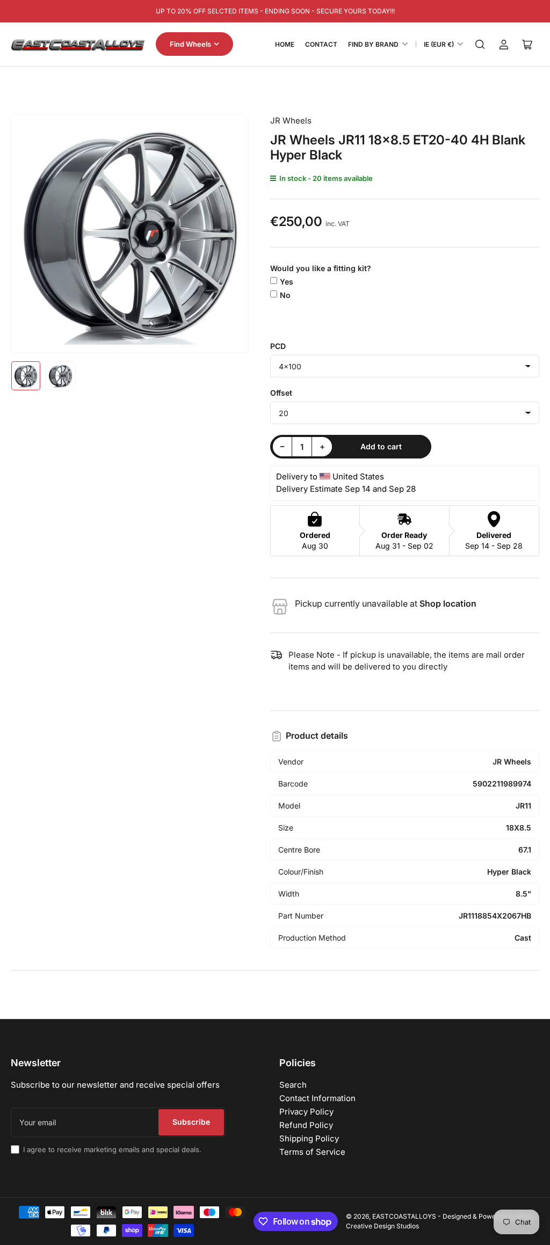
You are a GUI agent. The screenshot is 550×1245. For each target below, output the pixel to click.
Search (293, 1085)
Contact (321, 44)
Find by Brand (373, 44)
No (285, 295)
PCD (278, 346)
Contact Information (317, 1098)
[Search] (480, 44)
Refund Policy (306, 1125)
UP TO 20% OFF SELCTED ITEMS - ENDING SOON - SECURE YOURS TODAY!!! (275, 11)
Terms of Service (312, 1152)
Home (284, 44)
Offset (281, 392)
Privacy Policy (306, 1111)
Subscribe (191, 1121)
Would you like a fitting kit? (320, 268)
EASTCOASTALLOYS (404, 1216)
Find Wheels (190, 44)
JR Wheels (291, 120)
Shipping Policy (309, 1138)
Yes (286, 281)
